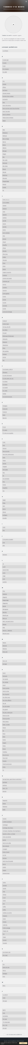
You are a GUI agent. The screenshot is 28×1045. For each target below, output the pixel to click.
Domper (5, 354)
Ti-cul (4, 897)
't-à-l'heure (5, 50)
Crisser (4, 299)
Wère (4, 985)
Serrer (4, 864)
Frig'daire (5, 487)
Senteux (5, 858)
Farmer (4, 463)
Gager (4, 500)
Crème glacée (6, 293)
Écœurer (5, 412)
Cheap (4, 248)
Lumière (5, 582)
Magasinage (6, 600)
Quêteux (5, 785)
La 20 (4, 566)
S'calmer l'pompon (7, 821)
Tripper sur (5, 931)
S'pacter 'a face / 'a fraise (9, 834)
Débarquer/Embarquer (8, 336)
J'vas (4, 542)
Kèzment (5, 554)
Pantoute (5, 676)
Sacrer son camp (7, 843)
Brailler (4, 187)
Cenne (4, 229)
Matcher (5, 612)
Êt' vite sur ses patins (8, 433)
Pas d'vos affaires (7, 700)
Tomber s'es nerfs (7, 912)
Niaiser (4, 642)
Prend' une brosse (7, 764)
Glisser (4, 512)
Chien (4, 263)
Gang (4, 503)
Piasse (4, 727)
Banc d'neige (6, 138)
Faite (4, 457)
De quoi (4, 333)
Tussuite (5, 943)
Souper (4, 870)
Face (4, 445)
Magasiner (5, 603)
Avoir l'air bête (6, 111)
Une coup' (5, 955)
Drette (4, 357)
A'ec (4, 81)
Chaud (4, 242)
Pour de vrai (6, 755)
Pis (3, 730)
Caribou (4, 217)
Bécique (5, 151)
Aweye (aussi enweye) (8, 117)
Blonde (4, 172)
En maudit (5, 387)
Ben (4, 157)
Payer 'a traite (6, 724)
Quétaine (5, 782)
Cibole (4, 269)
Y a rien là (5, 994)
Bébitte (4, 148)
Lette (4, 573)
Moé (4, 627)
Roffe (4, 809)
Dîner (4, 348)
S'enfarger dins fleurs (8, 827)
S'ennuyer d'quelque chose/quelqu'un (12, 830)
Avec (4, 102)
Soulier (4, 867)
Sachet (4, 840)
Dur (3, 360)
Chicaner (5, 260)
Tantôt (4, 888)
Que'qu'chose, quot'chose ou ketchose (12, 779)
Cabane (4, 205)
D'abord (5, 321)
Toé (4, 903)
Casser (4, 223)
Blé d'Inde (5, 166)
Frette (4, 484)
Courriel (4, 290)
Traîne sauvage (6, 928)
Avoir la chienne (6, 114)
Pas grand (5, 709)
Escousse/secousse (7, 396)
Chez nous (5, 254)
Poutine (4, 761)
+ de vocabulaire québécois (14, 1034)
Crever (4, 296)
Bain (4, 129)
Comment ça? (6, 281)
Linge (4, 576)
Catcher (4, 226)
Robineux (5, 806)
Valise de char (6, 967)
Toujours (5, 915)
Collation (5, 275)
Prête (4, 767)
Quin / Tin (5, 788)
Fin (3, 475)
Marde (4, 606)
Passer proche (6, 718)
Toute (4, 918)
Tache (4, 882)
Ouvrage (5, 664)
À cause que (5, 60)
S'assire (4, 818)
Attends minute (6, 93)
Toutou (4, 921)
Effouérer (5, 372)
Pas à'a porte (6, 694)
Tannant (5, 885)
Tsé (3, 934)
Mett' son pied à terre (8, 621)
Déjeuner (5, 342)
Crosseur (5, 305)
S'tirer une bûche (7, 837)
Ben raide (5, 160)
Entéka (4, 393)
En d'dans (5, 381)
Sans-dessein (6, 846)
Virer (4, 976)
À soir (4, 66)
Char (4, 235)
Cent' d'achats (6, 232)
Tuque (4, 937)
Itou (4, 530)
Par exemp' (5, 682)
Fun (3, 490)
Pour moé (5, 758)
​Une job (5, 1028)
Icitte (4, 527)
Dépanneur (5, 345)
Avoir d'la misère (7, 105)
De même (5, 330)
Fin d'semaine (6, 478)
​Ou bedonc (5, 1016)
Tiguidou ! (23, 1043)
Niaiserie (5, 645)
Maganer (5, 597)
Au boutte (5, 99)
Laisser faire (6, 569)
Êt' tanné (5, 430)
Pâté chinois (6, 721)
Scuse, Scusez (6, 852)
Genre (4, 509)
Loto (4, 579)
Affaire (4, 87)
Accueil (5, 1041)
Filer (4, 472)
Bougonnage (6, 181)
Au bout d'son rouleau (8, 96)
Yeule (4, 997)
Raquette (5, 800)
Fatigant (5, 466)
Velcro (4, 970)
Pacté (4, 673)
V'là (3, 964)
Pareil (4, 685)
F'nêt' (4, 442)
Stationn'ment (6, 873)
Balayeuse (5, 132)
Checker (5, 251)
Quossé (4, 791)
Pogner (4, 742)
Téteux (4, 894)
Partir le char (6, 691)
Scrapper (5, 849)
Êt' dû (4, 427)
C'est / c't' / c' (6, 199)
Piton (4, 733)
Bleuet (4, 169)
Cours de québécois (12, 1041)
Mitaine (4, 624)
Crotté (4, 308)
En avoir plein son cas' (8, 378)
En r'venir (5, 390)
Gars (4, 506)
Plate (4, 736)
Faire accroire (6, 451)
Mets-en (5, 618)
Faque (4, 460)
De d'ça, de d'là (6, 327)
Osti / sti (5, 661)
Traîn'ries (5, 925)
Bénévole (5, 163)
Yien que (5, 1001)
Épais (4, 415)
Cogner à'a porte (7, 272)
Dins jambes (6, 351)
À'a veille (5, 72)
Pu (3, 770)
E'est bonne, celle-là (8, 369)
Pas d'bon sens (6, 697)
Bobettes (5, 175)
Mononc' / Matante (7, 630)
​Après (4, 1010)
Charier (4, 239)
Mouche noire (6, 633)
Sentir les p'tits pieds (8, 861)
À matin (4, 63)
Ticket (4, 900)
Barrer (4, 142)
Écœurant (5, 408)
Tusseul (4, 940)
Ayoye (4, 120)
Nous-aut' (5, 651)
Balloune (5, 135)
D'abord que (6, 324)
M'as (4, 591)
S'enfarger (5, 824)
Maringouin (5, 609)
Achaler (4, 84)
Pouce (4, 748)
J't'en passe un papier (8, 539)
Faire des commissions (8, 454)
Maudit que (5, 615)
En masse (5, 384)
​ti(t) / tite (5, 1025)
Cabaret (5, 208)
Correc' (4, 284)
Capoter (5, 214)
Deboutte (5, 339)
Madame (5, 594)
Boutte (4, 184)
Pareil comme (6, 688)
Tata (4, 891)
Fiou (4, 481)
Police (4, 745)
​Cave (4, 1013)
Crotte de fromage (7, 311)
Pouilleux (5, 752)
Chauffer (5, 245)
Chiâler (4, 257)
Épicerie (5, 418)
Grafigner (5, 515)
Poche (4, 739)
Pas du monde (6, 706)
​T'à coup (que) (6, 1022)
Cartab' (4, 220)
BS (3, 190)
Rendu (4, 803)
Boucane (5, 178)
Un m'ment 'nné (6, 952)
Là (3, 563)
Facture (4, 448)
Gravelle (5, 518)
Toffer (4, 906)
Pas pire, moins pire (7, 712)
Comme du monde (7, 278)
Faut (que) (5, 469)
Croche (4, 302)
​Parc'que (5, 1019)
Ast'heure (5, 90)
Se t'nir (4, 855)
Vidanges (5, 973)
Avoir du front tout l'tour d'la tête (11, 108)
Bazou (4, 145)
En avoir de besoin (7, 375)
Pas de (4, 703)
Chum (4, 266)
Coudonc (5, 287)
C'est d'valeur (6, 202)
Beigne (4, 154)
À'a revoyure (6, 69)
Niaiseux (5, 648)
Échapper (5, 405)
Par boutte (5, 679)
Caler (4, 211)
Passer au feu (6, 715)
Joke (4, 545)
